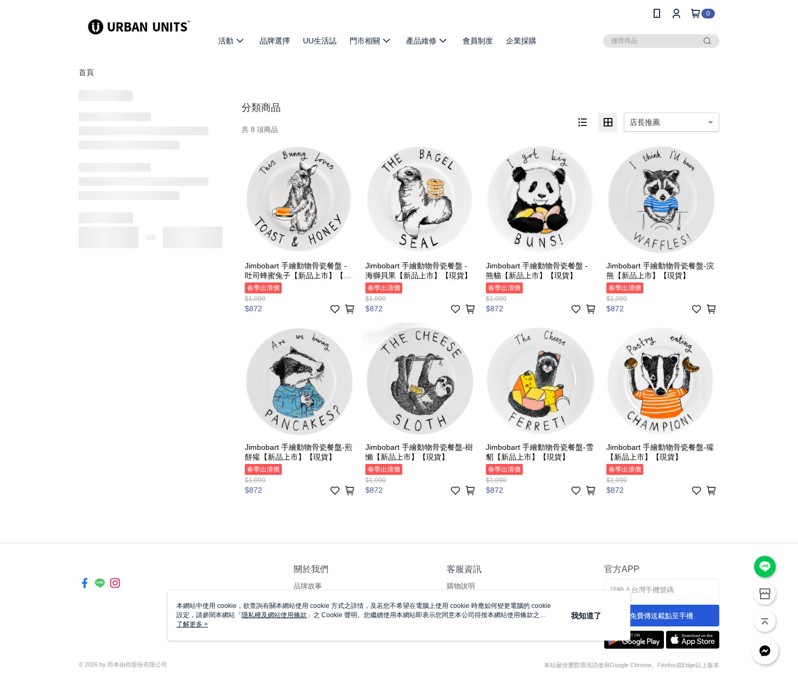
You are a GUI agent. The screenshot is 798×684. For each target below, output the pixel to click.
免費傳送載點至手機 (661, 616)
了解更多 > (192, 624)
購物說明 (461, 586)
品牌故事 (308, 586)
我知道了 (586, 615)
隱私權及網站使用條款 (274, 615)
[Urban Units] (139, 28)
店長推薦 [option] (645, 122)
